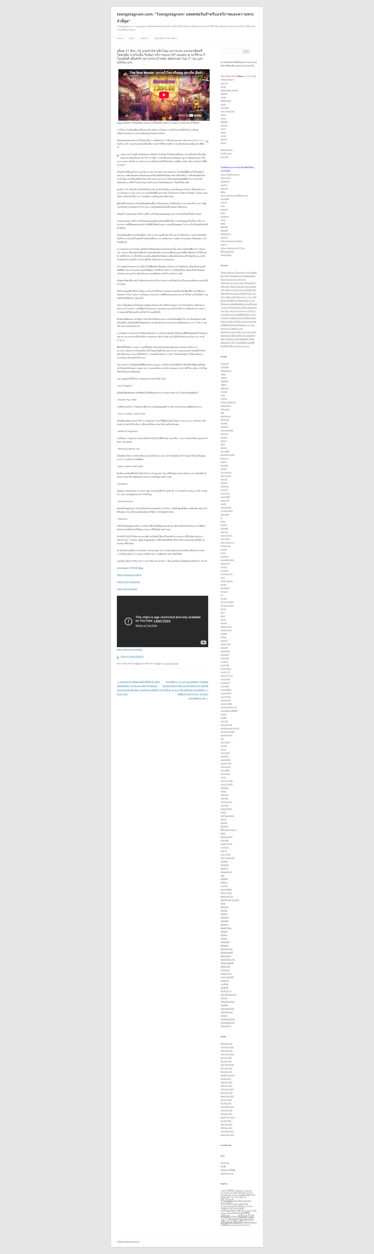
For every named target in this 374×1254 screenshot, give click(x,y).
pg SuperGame (227, 605)
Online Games (227, 581)
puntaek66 (225, 679)
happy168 (225, 500)
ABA (222, 412)
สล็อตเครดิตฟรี (227, 952)
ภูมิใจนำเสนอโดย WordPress (128, 1241)
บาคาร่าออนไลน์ (227, 111)
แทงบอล (224, 1015)
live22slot (225, 556)
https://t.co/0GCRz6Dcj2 (132, 656)
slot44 (223, 97)
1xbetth (224, 125)
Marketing (225, 563)
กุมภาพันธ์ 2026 (227, 1064)
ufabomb (225, 794)
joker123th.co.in (227, 542)
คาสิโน (223, 812)
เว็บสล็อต (224, 1005)
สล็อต (119, 122)
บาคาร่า (224, 202)
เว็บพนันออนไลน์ (227, 1001)
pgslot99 (224, 647)
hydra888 (225, 514)
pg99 (223, 213)
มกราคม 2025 (226, 1110)
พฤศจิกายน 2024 (228, 1117)
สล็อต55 (224, 910)
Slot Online (225, 742)
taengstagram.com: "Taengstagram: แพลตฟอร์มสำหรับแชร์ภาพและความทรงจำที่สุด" (185, 17)
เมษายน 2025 (226, 1099)
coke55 (224, 469)
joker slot (225, 157)
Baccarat (224, 433)
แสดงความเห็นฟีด (228, 1170)
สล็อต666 (224, 917)
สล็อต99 (138, 663)
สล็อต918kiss (226, 928)
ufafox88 (224, 798)
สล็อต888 (224, 921)
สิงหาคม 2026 (226, 1043)
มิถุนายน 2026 (226, 1050)
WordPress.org (227, 1173)
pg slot (223, 136)
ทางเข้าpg (225, 847)
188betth (224, 388)
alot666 (224, 423)
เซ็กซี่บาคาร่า (226, 991)
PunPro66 (225, 665)
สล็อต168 (224, 907)
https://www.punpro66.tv (232, 241)
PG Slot (224, 598)
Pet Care (224, 591)
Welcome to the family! (166, 38)
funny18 (224, 490)
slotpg (223, 118)
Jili (221, 518)
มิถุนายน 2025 (226, 1092)
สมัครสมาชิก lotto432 (230, 900)
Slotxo (223, 749)
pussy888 (225, 107)
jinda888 (224, 528)
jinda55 (224, 525)
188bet (224, 384)
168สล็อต (224, 381)
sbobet (224, 714)
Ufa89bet (224, 787)
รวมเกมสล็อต (226, 889)
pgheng (224, 623)
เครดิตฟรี (224, 987)
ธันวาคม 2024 (226, 1113)
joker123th (225, 539)
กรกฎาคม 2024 (227, 1131)
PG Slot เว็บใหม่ (227, 602)
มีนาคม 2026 (226, 1061)
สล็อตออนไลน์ (226, 949)
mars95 (224, 567)
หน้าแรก (120, 38)
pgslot (223, 104)
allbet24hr (225, 419)
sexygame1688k (227, 731)
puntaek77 (225, 682)
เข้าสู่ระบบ (225, 1163)
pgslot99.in (225, 651)
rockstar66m (226, 693)
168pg (223, 374)
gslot (223, 206)
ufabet (223, 791)
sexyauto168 (226, 724)
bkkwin (224, 447)
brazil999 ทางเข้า (228, 454)
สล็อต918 (224, 924)
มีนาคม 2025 (226, 1103)
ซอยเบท (224, 823)
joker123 (224, 83)
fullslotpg (225, 216)
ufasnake (224, 805)
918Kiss (224, 398)
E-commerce (226, 472)
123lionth (225, 363)
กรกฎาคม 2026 (227, 1047)
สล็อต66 (224, 914)
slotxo (223, 114)
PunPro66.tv (226, 668)
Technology (226, 766)
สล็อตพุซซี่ (225, 942)
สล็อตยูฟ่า (225, 945)
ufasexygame (226, 802)
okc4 (223, 577)
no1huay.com (227, 574)
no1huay (224, 570)
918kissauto (226, 405)
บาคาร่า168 (225, 854)
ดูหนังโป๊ (224, 121)
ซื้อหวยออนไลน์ (227, 251)
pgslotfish (225, 654)
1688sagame (226, 370)
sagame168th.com (229, 707)
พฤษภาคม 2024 (227, 1135)
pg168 (223, 86)
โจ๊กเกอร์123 (226, 178)
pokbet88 (225, 658)
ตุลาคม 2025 (226, 1078)
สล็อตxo (224, 938)
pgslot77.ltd (226, 644)
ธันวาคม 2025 (226, 1071)
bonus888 (225, 451)
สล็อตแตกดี (225, 966)
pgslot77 (224, 209)
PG (222, 595)
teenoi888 (225, 770)
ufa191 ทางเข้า (227, 780)
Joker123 (224, 532)
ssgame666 (225, 759)
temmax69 (225, 773)
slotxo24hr (225, 752)
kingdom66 (225, 546)
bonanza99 (225, 1193)
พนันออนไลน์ (226, 872)
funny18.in (225, 493)
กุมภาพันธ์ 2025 (227, 1106)
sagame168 (225, 700)
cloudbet (224, 465)
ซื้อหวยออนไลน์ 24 (228, 830)
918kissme (225, 409)
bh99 (223, 444)
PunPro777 (225, 672)
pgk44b (224, 633)
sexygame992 (226, 735)
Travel (223, 777)
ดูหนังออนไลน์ (226, 150)
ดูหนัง (223, 192)
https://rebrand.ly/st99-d (129, 575)
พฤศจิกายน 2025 (228, 1075)
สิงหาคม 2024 (226, 1127)
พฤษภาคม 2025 (227, 1096)
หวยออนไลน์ (226, 255)
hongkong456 (227, 511)
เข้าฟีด (223, 1166)
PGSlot (223, 637)
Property (224, 661)
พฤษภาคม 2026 (227, 1054)
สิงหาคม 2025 (226, 1085)
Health (223, 504)
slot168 (224, 745)
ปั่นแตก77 (225, 868)
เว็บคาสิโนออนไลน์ (228, 994)
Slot (222, 738)
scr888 (223, 717)
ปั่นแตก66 (225, 865)
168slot (224, 377)
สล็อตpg (224, 935)
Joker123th (225, 1197)
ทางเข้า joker (226, 153)
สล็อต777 (224, 1220)
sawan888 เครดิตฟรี (229, 710)
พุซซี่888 (224, 879)
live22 (223, 220)
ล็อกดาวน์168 (226, 893)
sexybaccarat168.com (230, 728)
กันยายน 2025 (226, 1082)
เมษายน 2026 (226, 1057)
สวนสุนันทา (225, 970)
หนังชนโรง (225, 181)
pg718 (223, 609)
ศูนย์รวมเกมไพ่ (227, 896)
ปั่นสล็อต (224, 861)
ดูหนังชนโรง (226, 234)
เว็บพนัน (224, 998)
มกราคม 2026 (226, 1068)
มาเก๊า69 (224, 886)
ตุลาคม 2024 (226, 1120)
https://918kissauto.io (230, 174)
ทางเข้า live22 (226, 844)
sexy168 (224, 721)
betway (224, 440)
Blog (131, 38)
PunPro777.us (227, 675)
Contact (144, 38)
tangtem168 (226, 763)
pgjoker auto (226, 626)
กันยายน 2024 (226, 1124)
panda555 (225, 588)
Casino (223, 462)
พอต (222, 875)
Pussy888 (225, 686)
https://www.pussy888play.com (234, 195)
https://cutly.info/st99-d (128, 582)
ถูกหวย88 (224, 840)
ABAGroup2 (226, 416)
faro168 (224, 479)
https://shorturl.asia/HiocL (129, 649)
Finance (224, 483)
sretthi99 (125, 378)
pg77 (223, 612)
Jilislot (223, 521)
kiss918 (224, 139)
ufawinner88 (226, 809)
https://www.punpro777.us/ (233, 248)
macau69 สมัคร (227, 560)
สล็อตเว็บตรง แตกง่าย (229, 90)
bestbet (224, 437)
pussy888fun (226, 689)
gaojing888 (225, 497)
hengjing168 (226, 507)
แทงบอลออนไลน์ (228, 1019)
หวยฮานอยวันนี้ (227, 977)
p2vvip (223, 584)
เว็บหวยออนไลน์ (227, 1008)
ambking (224, 426)
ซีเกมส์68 (224, 826)
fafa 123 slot (226, 476)
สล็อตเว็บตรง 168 (228, 959)
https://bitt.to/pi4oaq (127, 589)
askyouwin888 (227, 430)
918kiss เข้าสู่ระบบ (228, 402)
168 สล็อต (225, 367)
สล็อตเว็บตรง (226, 100)
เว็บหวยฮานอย (227, 1012)
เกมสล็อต (224, 984)
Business (224, 458)
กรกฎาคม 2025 (227, 1089)
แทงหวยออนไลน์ (228, 1022)
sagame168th (226, 703)
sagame (224, 185)
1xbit (223, 395)
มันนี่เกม (224, 882)
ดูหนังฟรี (224, 227)
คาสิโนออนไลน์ (227, 816)
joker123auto (226, 535)
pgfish (223, 619)
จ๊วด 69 (223, 819)
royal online (226, 696)
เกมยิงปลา (225, 980)
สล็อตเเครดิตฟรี (227, 963)
